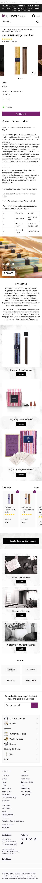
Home (4, 29)
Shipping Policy (26, 791)
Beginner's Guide (27, 782)
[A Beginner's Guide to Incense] (21, 632)
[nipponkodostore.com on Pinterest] (35, 839)
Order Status (6, 805)
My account (6, 827)
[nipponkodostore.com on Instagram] (22, 839)
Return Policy (25, 788)
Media (4, 779)
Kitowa (27, 2)
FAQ (22, 785)
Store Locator (6, 791)
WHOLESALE (6, 795)
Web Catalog (6, 788)
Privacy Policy (25, 795)
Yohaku (21, 2)
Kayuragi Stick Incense (25, 29)
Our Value (5, 776)
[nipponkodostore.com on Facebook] (26, 839)
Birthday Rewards (8, 815)
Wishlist (4, 811)
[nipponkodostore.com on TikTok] (22, 843)
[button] (7, 39)
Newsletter (6, 818)
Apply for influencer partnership (13, 821)
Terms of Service (7, 824)
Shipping (5, 91)
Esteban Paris (35, 2)
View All (21, 374)
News (4, 782)
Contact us (24, 776)
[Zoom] (33, 73)
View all (37, 487)
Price (4, 82)
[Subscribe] (34, 705)
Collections (12, 29)
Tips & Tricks (25, 779)
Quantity (6, 94)
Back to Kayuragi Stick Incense (22, 541)
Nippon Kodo (5, 2)
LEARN (21, 582)
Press (4, 785)
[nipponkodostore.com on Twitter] (30, 839)
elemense (13, 2)
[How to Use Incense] (21, 565)
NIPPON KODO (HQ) (9, 798)
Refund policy (6, 808)
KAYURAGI (6, 41)
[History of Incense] (21, 599)
